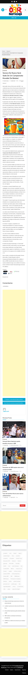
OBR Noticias (6, 578)
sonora (14, 586)
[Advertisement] (14, 33)
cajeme (19, 553)
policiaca (5, 581)
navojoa (5, 571)
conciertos (5, 558)
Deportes (24, 669)
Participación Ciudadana (16, 578)
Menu (13, 17)
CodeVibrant (20, 667)
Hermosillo (11, 563)
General (5, 70)
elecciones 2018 (6, 560)
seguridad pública (7, 586)
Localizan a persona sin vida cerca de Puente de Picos (14, 607)
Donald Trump (19, 558)
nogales (10, 571)
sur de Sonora (20, 586)
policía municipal (17, 581)
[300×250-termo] (14, 126)
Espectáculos (18, 669)
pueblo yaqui (14, 584)
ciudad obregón (6, 555)
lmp (21, 566)
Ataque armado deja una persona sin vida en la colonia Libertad (14, 602)
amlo (10, 553)
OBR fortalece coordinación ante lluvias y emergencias (13, 616)
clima (13, 555)
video (4, 589)
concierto (18, 555)
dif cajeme (12, 558)
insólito (4, 566)
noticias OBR (6, 576)
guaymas (5, 563)
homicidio (18, 563)
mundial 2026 (6, 568)
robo (20, 584)
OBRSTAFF (13, 80)
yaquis (9, 589)
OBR (11, 576)
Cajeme (11, 669)
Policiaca (24, 672)
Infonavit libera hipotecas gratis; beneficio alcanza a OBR (15, 611)
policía (10, 581)
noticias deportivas (16, 573)
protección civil (6, 584)
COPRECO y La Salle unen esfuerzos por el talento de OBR (15, 621)
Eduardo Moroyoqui (14, 445)
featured (4, 83)
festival (19, 560)
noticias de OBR (6, 573)
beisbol (14, 553)
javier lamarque (15, 566)
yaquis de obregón (16, 589)
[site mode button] (25, 10)
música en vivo (19, 568)
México (12, 568)
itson (9, 566)
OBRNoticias (16, 576)
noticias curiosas (17, 571)
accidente (5, 553)
